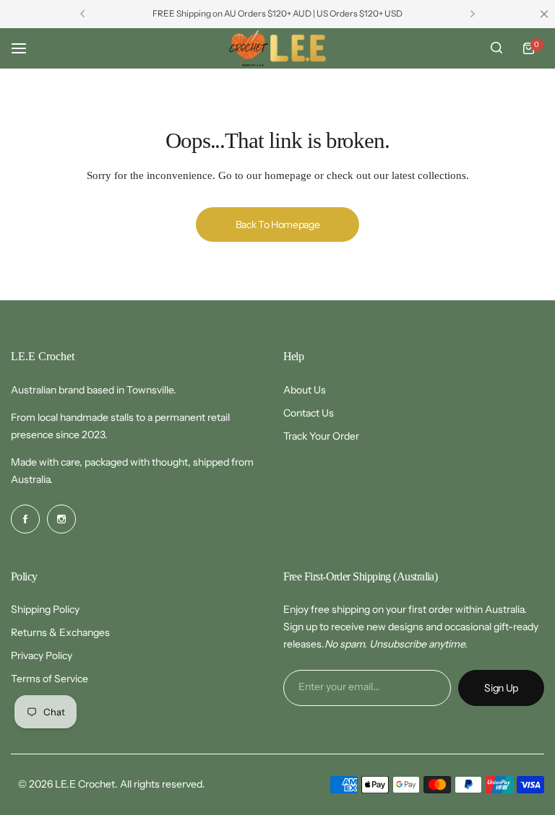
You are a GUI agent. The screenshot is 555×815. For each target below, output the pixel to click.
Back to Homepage (278, 224)
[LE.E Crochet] (277, 48)
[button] (82, 14)
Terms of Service (49, 678)
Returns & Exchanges (60, 632)
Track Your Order (321, 436)
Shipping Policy (45, 609)
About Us (304, 389)
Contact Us (308, 412)
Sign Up (501, 687)
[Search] (496, 48)
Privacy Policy (41, 655)
